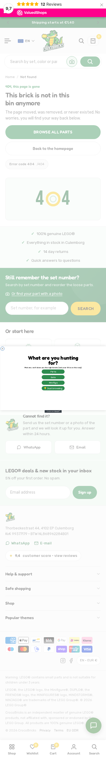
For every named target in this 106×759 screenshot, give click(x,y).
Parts (53, 371)
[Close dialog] (3, 349)
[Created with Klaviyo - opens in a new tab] (53, 411)
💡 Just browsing (53, 388)
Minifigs (53, 382)
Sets (53, 377)
